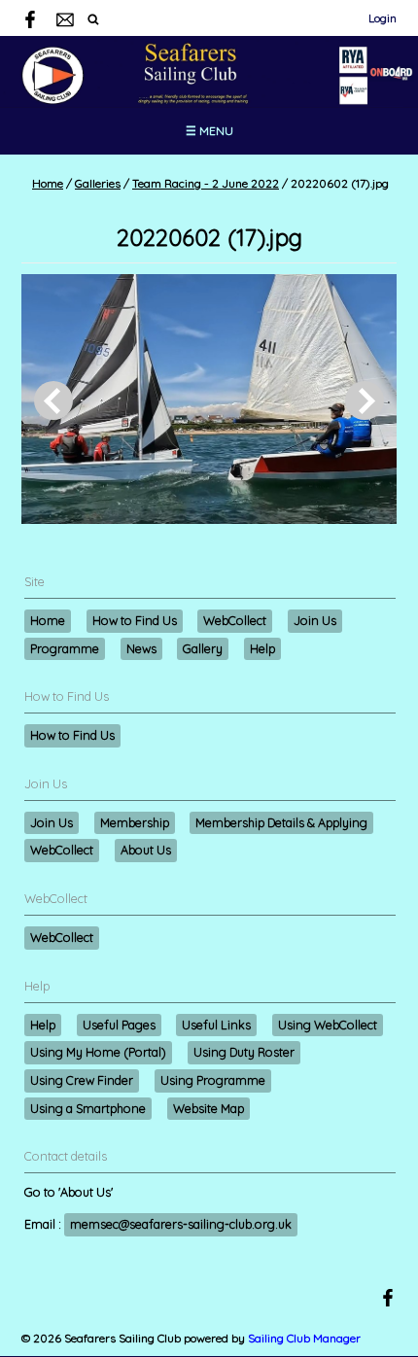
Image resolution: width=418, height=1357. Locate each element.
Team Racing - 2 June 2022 (205, 183)
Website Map (208, 1108)
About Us (146, 849)
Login (382, 18)
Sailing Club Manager (304, 1338)
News (141, 648)
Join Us (315, 620)
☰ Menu (209, 130)
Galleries (98, 183)
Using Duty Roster (244, 1052)
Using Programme (212, 1080)
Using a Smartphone (88, 1108)
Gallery (203, 648)
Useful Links (216, 1024)
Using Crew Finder (81, 1080)
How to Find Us (134, 620)
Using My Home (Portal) (98, 1052)
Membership (134, 822)
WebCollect (234, 620)
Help (262, 648)
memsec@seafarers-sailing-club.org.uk (181, 1224)
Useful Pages (119, 1024)
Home (47, 183)
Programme (64, 648)
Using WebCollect (327, 1024)
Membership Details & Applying (281, 822)
